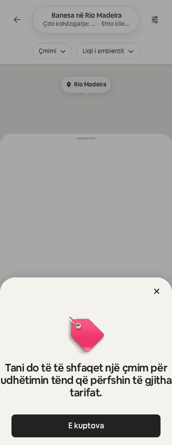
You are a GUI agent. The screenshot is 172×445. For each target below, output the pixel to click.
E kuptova (86, 426)
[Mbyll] (157, 291)
